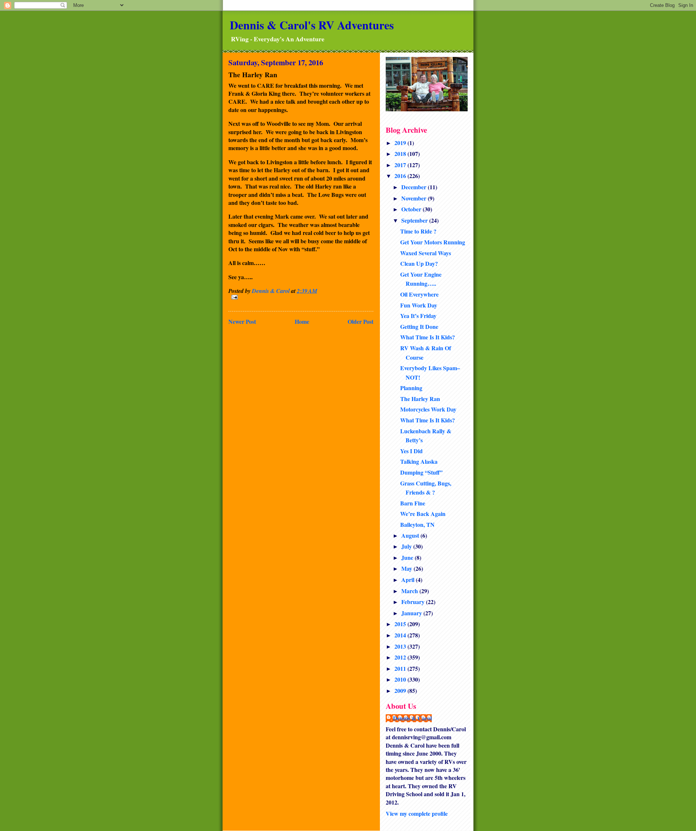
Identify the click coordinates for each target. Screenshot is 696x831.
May (407, 568)
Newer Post (242, 321)
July (407, 546)
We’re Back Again (423, 513)
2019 (400, 142)
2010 (400, 679)
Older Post (360, 321)
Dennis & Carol (412, 718)
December (414, 187)
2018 (400, 153)
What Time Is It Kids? (427, 337)
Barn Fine (412, 503)
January (412, 613)
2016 (400, 175)
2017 (400, 165)
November (414, 198)
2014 (400, 635)
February (413, 602)
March (410, 591)
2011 (400, 668)
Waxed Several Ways (425, 253)
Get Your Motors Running (432, 242)
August (410, 535)
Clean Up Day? (419, 263)
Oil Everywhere (419, 294)
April (408, 579)
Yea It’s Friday (418, 315)
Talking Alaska (419, 461)
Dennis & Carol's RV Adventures (312, 24)
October (412, 209)
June (408, 557)
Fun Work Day (418, 305)
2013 (400, 646)
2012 (400, 657)
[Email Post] (300, 297)
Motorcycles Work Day (428, 409)
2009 (400, 690)
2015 (400, 624)
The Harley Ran (420, 398)
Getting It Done (419, 326)
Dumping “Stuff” (421, 472)
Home (302, 321)
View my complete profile (417, 813)
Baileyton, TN (417, 524)
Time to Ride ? (418, 231)
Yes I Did (411, 451)
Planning (411, 388)
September (415, 220)
